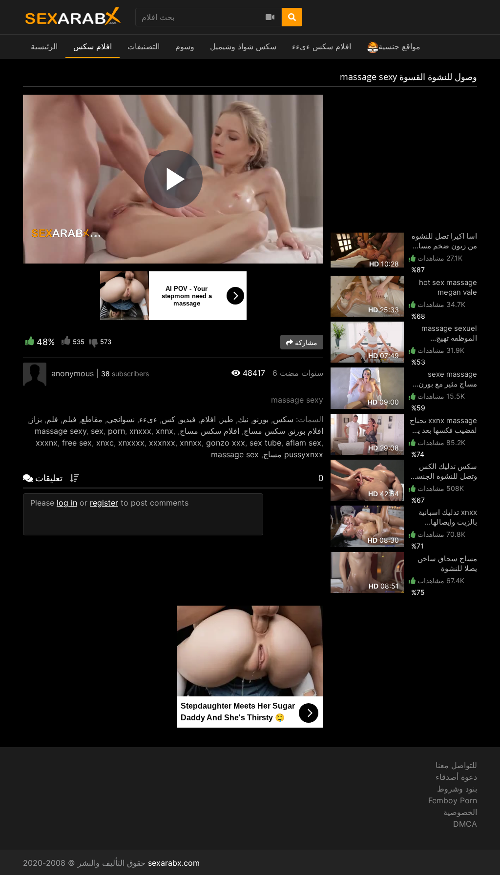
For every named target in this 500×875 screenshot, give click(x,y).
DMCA (465, 824)
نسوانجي (121, 419)
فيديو (188, 419)
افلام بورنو (306, 431)
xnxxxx (131, 443)
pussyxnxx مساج (293, 454)
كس (168, 419)
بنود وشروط (457, 789)
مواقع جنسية (399, 46)
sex (97, 431)
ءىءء (148, 419)
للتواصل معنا (456, 765)
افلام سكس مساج (209, 431)
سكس (283, 419)
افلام (208, 419)
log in (67, 503)
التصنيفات (143, 46)
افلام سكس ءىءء (321, 46)
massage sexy (60, 431)
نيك (243, 419)
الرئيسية (44, 46)
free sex (77, 443)
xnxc (105, 443)
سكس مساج (264, 431)
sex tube (265, 443)
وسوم (184, 46)
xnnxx (191, 443)
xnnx (164, 431)
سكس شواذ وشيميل (243, 46)
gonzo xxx (225, 443)
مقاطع (92, 419)
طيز (226, 419)
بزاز (36, 419)
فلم (52, 419)
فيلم (69, 419)
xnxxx (140, 431)
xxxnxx (162, 443)
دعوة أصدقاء (456, 777)
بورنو (261, 419)
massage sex (235, 454)
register (104, 503)
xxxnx (47, 443)
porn (116, 431)
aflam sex (303, 443)
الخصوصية (460, 812)
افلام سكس (92, 46)
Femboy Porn (452, 800)
